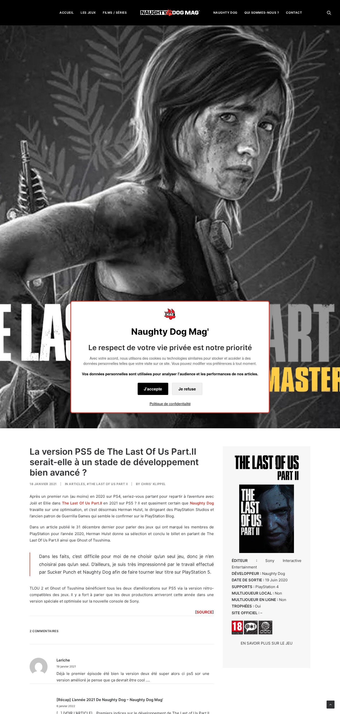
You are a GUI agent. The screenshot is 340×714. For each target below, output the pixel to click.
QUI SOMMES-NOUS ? (261, 12)
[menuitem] (66, 12)
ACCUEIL (66, 12)
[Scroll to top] (331, 704)
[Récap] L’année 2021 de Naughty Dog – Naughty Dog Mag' (110, 699)
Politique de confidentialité (170, 403)
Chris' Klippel (153, 484)
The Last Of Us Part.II (82, 503)
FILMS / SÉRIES (115, 12)
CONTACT (294, 12)
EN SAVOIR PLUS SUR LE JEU (266, 643)
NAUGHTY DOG (225, 12)
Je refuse (187, 389)
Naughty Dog (202, 503)
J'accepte (153, 389)
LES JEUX (88, 12)
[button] (329, 12)
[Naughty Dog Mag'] (170, 12)
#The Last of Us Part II (107, 484)
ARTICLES (77, 484)
